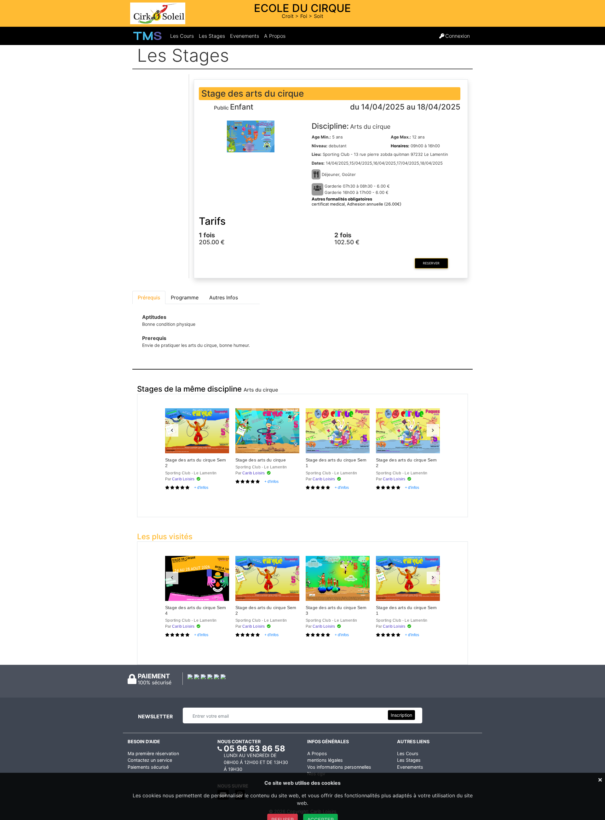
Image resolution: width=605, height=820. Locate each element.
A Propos (274, 36)
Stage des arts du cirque (260, 459)
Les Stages (213, 35)
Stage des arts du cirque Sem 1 (336, 462)
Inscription (401, 715)
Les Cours (183, 35)
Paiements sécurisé (148, 767)
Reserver (431, 263)
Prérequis (149, 297)
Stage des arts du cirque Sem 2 (195, 462)
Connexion (457, 36)
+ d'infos (201, 487)
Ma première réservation (153, 753)
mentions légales (325, 760)
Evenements (246, 35)
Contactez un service (150, 760)
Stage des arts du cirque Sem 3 (336, 610)
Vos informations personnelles (339, 767)
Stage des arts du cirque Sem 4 (195, 610)
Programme (185, 297)
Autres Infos (223, 297)
